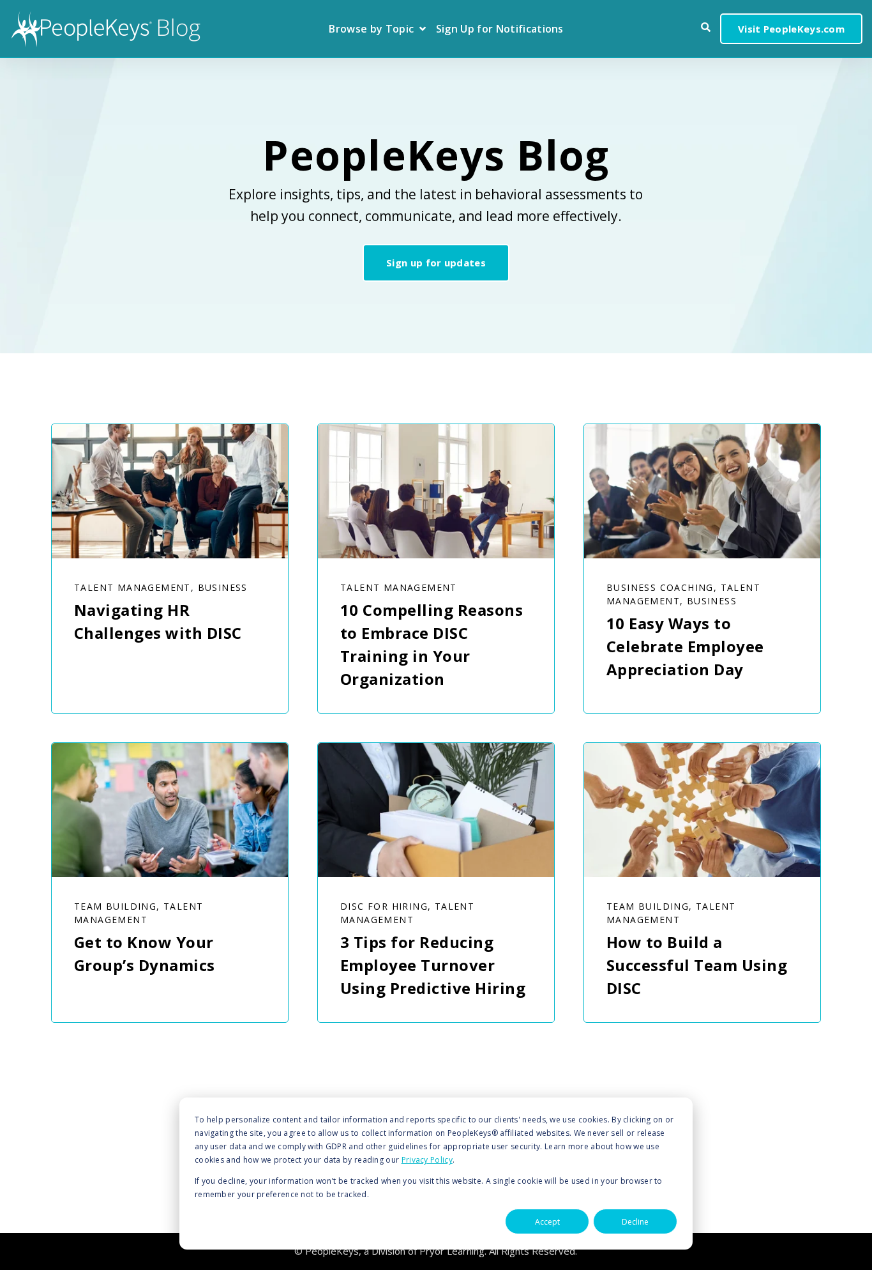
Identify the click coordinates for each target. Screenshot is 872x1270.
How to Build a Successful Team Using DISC (696, 964)
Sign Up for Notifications (500, 30)
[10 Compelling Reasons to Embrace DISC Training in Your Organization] (436, 491)
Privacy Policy (427, 1159)
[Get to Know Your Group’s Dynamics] (170, 810)
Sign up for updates (436, 262)
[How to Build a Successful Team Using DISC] (702, 810)
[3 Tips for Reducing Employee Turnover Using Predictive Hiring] (436, 810)
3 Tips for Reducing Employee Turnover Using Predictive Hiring (432, 964)
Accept (547, 1221)
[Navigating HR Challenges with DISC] (170, 491)
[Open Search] (705, 27)
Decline (635, 1221)
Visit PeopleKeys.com (791, 28)
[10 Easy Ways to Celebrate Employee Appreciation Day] (702, 491)
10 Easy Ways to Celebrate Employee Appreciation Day (685, 646)
